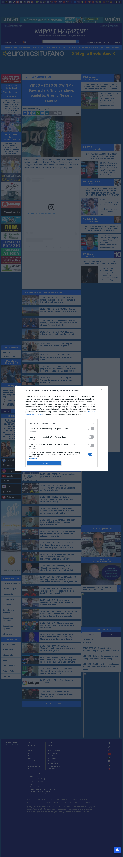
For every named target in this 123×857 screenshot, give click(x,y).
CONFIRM (44, 463)
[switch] (91, 428)
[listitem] (61, 423)
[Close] (103, 391)
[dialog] (61, 428)
